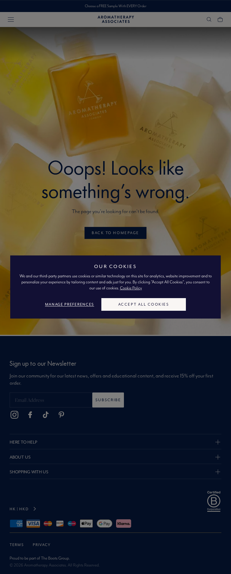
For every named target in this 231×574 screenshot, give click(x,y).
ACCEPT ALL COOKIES (143, 304)
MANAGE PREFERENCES (69, 304)
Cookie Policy (131, 288)
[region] (115, 287)
